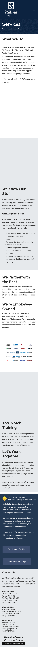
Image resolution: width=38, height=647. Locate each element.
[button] (34, 10)
